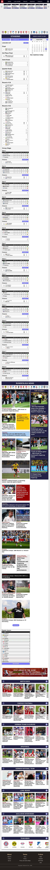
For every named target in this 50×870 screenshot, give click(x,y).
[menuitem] (4, 1)
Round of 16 (6, 82)
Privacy (25, 858)
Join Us (9, 860)
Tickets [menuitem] (40, 1)
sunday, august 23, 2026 (39, 36)
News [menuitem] (9, 1)
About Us (9, 856)
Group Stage (6, 148)
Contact (9, 858)
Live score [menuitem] (17, 1)
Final (4, 46)
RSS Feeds (40, 860)
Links (41, 862)
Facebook (41, 858)
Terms (25, 856)
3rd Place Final (7, 53)
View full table (16, 663)
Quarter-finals (7, 69)
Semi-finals (6, 60)
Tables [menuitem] (25, 1)
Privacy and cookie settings (25, 860)
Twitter (40, 856)
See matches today (36, 55)
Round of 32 (6, 106)
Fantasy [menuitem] (32, 1)
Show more (15, 625)
